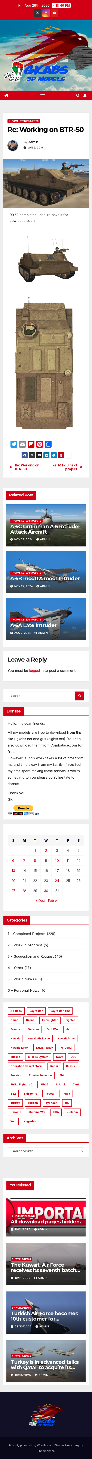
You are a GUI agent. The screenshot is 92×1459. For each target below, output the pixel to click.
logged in (36, 670)
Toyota (49, 1093)
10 (57, 860)
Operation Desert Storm (26, 1066)
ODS (73, 1056)
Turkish (33, 1102)
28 (24, 891)
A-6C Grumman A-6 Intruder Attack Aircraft (45, 529)
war (13, 1121)
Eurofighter (50, 1020)
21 (24, 881)
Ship (62, 1075)
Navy (59, 1056)
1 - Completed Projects (24, 121)
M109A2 (66, 1047)
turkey (15, 1102)
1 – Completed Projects (27, 934)
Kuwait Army (66, 1038)
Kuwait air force (38, 1038)
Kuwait (15, 1038)
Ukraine (15, 1112)
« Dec (40, 900)
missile (15, 1056)
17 (57, 870)
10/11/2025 (23, 1229)
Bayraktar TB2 (60, 1010)
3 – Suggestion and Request (31, 956)
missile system (38, 1056)
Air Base (16, 1010)
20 (13, 881)
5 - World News (21, 1259)
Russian (15, 1075)
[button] (78, 96)
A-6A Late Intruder (33, 625)
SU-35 (44, 1084)
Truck (66, 1093)
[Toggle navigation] (43, 96)
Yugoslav (30, 1121)
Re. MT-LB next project (64, 467)
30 (46, 891)
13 (13, 870)
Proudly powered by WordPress (30, 1445)
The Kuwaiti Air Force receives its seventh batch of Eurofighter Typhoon (43, 1270)
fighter (70, 1020)
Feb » (52, 900)
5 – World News (21, 979)
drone (30, 1020)
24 (57, 881)
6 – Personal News (23, 990)
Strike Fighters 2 (21, 1084)
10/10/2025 (23, 1375)
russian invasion (40, 1075)
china (14, 1020)
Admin (33, 142)
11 (68, 860)
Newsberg (72, 1445)
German (33, 1029)
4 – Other (16, 968)
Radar (54, 1066)
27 (13, 891)
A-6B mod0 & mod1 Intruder (45, 578)
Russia (70, 1066)
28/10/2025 (24, 1326)
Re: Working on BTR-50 (27, 467)
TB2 (13, 1093)
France (15, 1029)
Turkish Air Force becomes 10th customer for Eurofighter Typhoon (44, 1318)
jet (68, 1029)
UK (67, 1102)
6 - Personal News (23, 1216)
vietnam (72, 1112)
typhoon (51, 1102)
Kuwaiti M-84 (19, 1047)
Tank (76, 1084)
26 (79, 881)
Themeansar (45, 1451)
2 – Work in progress (25, 945)
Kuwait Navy (44, 1047)
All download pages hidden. (46, 1222)
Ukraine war (37, 1112)
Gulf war (52, 1029)
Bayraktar (36, 1010)
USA (56, 1112)
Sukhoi (60, 1084)
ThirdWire (30, 1093)
